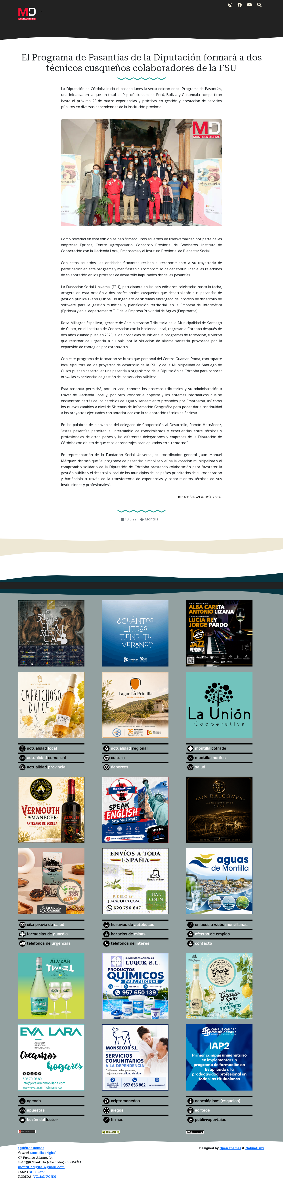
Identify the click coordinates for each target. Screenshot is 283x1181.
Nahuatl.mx (254, 1148)
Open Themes (230, 1148)
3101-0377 (37, 1172)
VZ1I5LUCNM (44, 1177)
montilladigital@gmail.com (41, 1167)
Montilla (152, 519)
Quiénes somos (31, 1148)
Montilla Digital (43, 1153)
